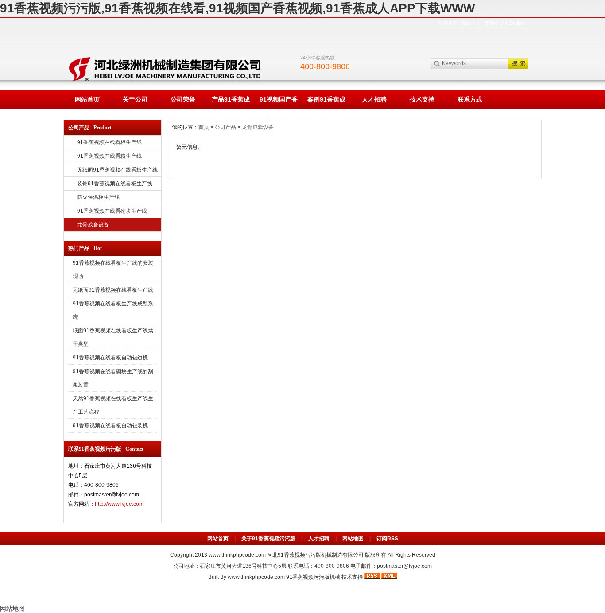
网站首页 (87, 99)
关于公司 (135, 99)
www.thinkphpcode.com (237, 555)
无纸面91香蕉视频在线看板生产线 (117, 170)
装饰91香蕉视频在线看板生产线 (114, 183)
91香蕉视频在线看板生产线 (109, 142)
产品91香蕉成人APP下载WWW (231, 102)
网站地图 (353, 538)
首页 (203, 127)
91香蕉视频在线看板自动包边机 (110, 358)
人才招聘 (374, 99)
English (516, 23)
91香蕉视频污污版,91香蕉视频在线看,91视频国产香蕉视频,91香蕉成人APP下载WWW (237, 8)
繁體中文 (494, 23)
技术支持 (422, 99)
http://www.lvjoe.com (119, 504)
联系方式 (470, 99)
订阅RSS (387, 538)
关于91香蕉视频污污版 (268, 538)
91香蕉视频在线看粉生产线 (109, 156)
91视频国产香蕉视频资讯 (279, 102)
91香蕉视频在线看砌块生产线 (112, 211)
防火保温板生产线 (98, 197)
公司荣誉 (183, 99)
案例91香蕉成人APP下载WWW (326, 102)
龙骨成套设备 (93, 225)
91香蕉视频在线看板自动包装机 (110, 425)
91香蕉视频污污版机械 (313, 577)
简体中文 (471, 23)
